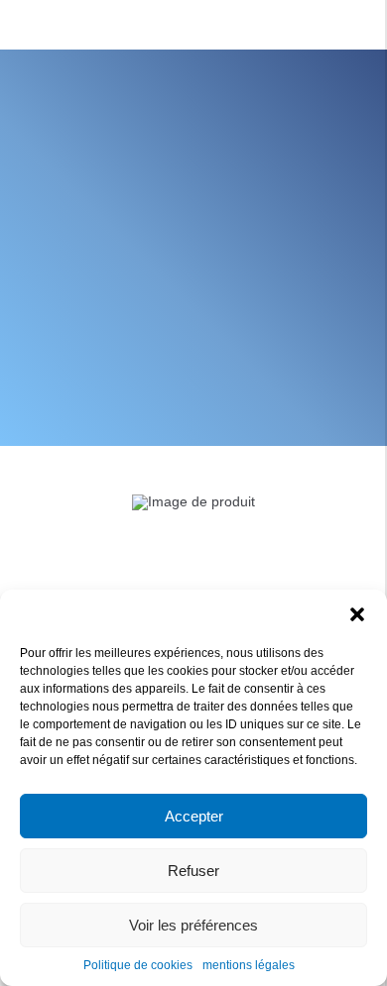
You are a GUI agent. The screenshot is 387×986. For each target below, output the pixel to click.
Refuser (193, 870)
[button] (357, 614)
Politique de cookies (138, 965)
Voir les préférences (193, 925)
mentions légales (248, 965)
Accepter (194, 816)
